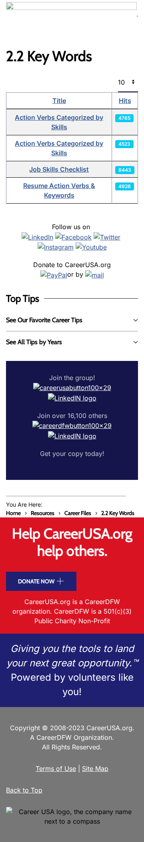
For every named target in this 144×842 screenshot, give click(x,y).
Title (59, 101)
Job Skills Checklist (59, 169)
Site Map (95, 769)
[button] (137, 16)
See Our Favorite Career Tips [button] (44, 320)
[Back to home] (71, 16)
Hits (125, 101)
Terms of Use (56, 769)
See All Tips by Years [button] (34, 342)
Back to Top (24, 790)
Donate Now (36, 581)
